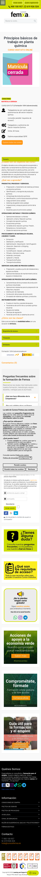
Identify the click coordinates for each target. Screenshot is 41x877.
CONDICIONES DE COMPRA (11, 802)
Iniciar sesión (10, 508)
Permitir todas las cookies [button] (14, 469)
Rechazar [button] (31, 469)
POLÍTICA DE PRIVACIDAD (10, 810)
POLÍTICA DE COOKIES (9, 806)
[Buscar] (35, 21)
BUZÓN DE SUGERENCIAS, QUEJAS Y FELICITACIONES (20, 823)
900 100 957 (16, 6)
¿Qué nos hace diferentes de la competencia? (17, 397)
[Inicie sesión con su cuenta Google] (11, 513)
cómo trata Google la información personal (18, 435)
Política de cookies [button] (22, 455)
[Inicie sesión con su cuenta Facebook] (6, 513)
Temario (6, 159)
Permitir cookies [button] (20, 465)
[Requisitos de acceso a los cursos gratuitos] (20, 570)
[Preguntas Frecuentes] (20, 540)
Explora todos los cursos (12, 142)
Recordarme (10, 504)
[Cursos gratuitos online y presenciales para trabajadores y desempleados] (20, 14)
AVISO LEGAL (6, 814)
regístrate (33, 480)
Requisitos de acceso (10, 331)
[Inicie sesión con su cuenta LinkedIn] (16, 513)
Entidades (6, 345)
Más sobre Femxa (8, 789)
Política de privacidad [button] (10, 458)
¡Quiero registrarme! (31, 3)
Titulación (6, 338)
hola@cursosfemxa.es (11, 843)
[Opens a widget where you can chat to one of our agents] (33, 873)
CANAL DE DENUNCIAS (9, 819)
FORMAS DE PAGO (8, 827)
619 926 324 (32, 6)
